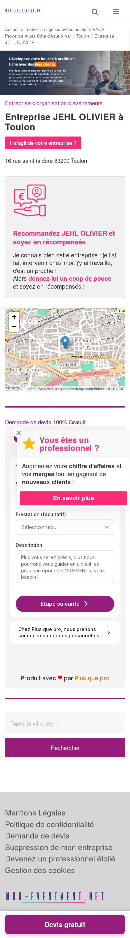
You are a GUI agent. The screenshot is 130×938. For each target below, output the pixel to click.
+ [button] (14, 317)
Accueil (12, 29)
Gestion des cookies (40, 869)
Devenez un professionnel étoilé (60, 858)
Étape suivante (60, 603)
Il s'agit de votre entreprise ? (43, 143)
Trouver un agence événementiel (56, 29)
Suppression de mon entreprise (59, 846)
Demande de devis (37, 835)
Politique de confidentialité (49, 823)
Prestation (41, 514)
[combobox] (62, 527)
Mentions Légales (35, 812)
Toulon (82, 36)
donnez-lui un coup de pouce (69, 278)
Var (68, 36)
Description (29, 545)
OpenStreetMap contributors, (82, 388)
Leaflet (30, 388)
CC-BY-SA (114, 388)
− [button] (14, 327)
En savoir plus (73, 497)
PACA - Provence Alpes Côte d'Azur (56, 32)
